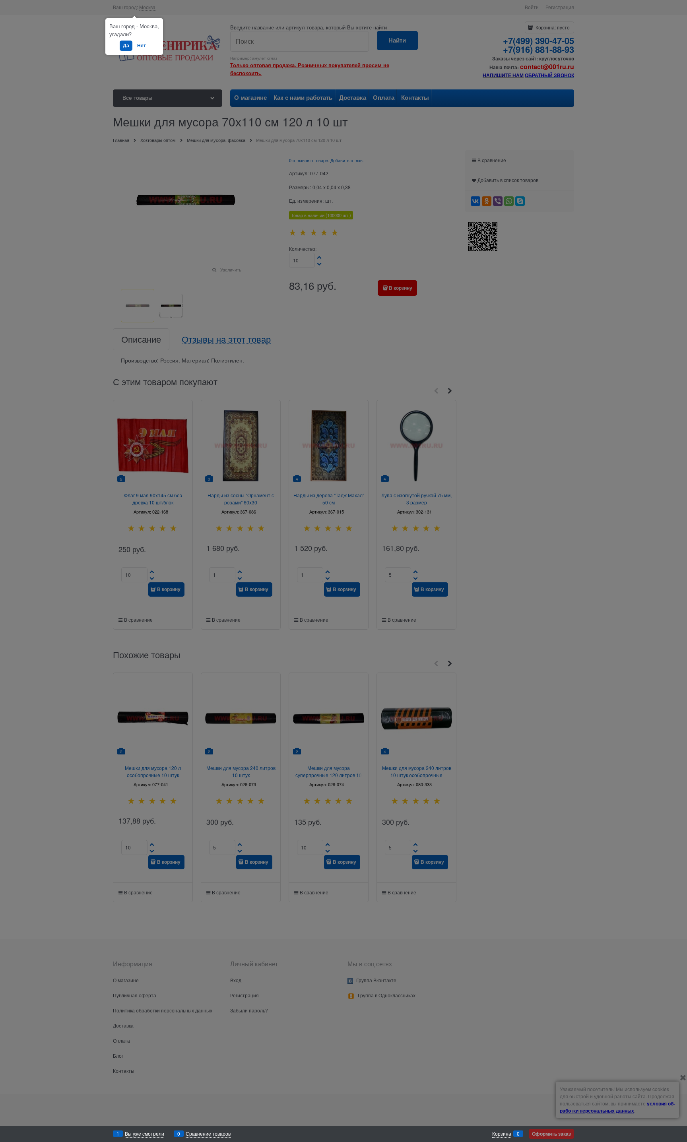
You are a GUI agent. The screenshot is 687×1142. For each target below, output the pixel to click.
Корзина (501, 1133)
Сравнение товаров (208, 1133)
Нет (141, 45)
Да (126, 45)
